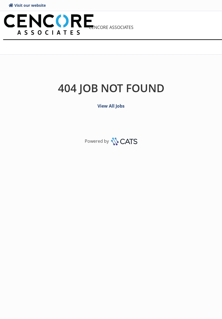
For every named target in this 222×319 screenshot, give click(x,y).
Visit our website (30, 5)
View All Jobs (111, 106)
